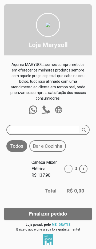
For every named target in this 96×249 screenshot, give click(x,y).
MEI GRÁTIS (61, 225)
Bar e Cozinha (47, 146)
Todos (16, 146)
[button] (33, 109)
